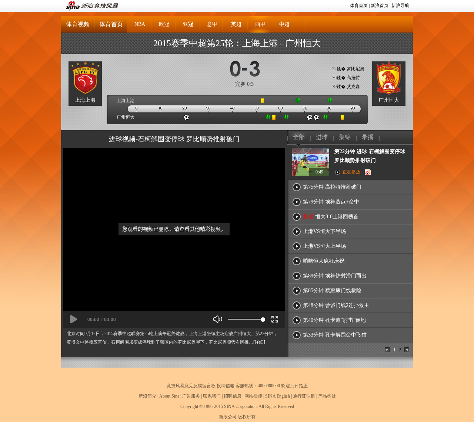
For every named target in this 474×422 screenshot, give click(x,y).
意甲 (212, 24)
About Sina (169, 396)
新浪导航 (400, 5)
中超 (284, 24)
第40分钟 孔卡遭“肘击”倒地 (334, 320)
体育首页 (359, 5)
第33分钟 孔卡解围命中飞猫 (335, 335)
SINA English (277, 396)
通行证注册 (304, 396)
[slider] (245, 319)
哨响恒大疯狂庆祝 (323, 261)
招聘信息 (232, 396)
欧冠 (164, 24)
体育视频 (78, 24)
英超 (236, 24)
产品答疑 (327, 396)
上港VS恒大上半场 (324, 246)
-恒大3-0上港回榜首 (330, 216)
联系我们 (212, 396)
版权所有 (247, 416)
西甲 (260, 24)
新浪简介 (147, 396)
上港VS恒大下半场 (324, 231)
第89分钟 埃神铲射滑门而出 (335, 275)
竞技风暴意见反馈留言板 (191, 385)
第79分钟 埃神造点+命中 (331, 202)
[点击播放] (73, 319)
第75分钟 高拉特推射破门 (332, 187)
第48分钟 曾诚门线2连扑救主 (336, 305)
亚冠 (188, 24)
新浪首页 (379, 5)
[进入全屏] (274, 319)
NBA (139, 24)
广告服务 (191, 396)
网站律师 (253, 396)
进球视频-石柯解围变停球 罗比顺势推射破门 (174, 139)
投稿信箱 (225, 385)
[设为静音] (217, 319)
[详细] (259, 342)
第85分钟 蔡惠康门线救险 (332, 290)
